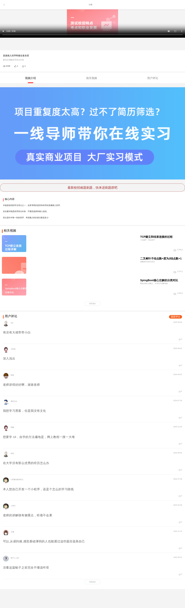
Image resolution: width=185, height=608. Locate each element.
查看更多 (92, 304)
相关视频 (91, 78)
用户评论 (152, 78)
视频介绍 (30, 78)
